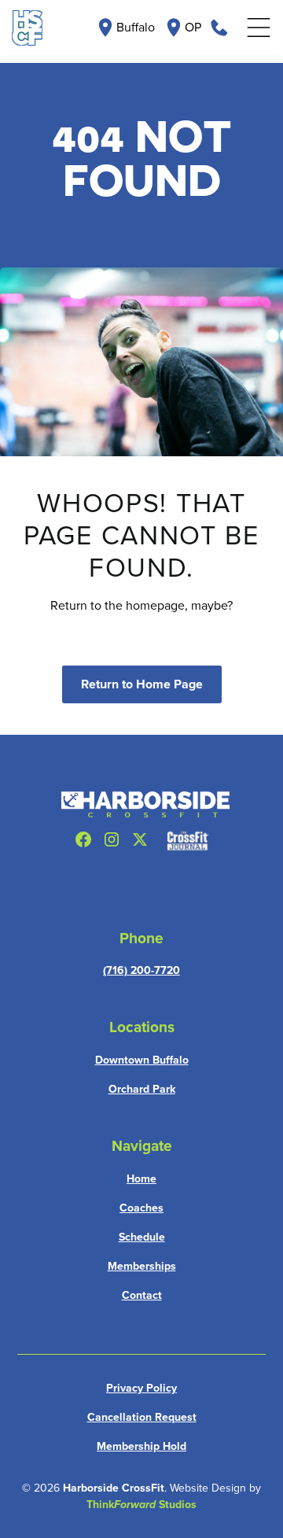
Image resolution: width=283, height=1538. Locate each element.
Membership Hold (141, 1446)
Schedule (142, 1237)
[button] (258, 28)
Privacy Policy (141, 1388)
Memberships (142, 1266)
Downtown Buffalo (142, 1060)
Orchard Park (141, 1089)
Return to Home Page (142, 684)
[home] (27, 28)
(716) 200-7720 (141, 970)
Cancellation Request (142, 1417)
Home (141, 1179)
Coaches (141, 1208)
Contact (142, 1295)
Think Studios (141, 1504)
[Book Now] (219, 28)
